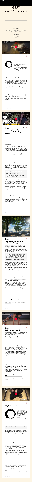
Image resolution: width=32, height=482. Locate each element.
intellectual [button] (18, 165)
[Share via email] (18, 102)
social (9, 269)
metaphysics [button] (22, 336)
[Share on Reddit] (17, 102)
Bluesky (16, 37)
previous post (10, 358)
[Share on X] (13, 102)
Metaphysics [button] (9, 146)
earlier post (12, 346)
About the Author (16, 36)
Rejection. (8, 59)
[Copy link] (20, 102)
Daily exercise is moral (12, 330)
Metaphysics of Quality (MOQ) (15, 345)
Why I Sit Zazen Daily (12, 406)
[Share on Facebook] (15, 102)
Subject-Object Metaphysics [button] (12, 187)
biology (21, 268)
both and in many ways (10, 353)
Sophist (13, 201)
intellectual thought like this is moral (18, 150)
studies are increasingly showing (20, 365)
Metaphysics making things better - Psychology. (14, 242)
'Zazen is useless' (7, 466)
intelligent (14, 277)
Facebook (16, 38)
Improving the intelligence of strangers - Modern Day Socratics (14, 131)
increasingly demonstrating (20, 351)
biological (19, 353)
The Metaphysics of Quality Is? (16, 25)
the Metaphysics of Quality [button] (10, 151)
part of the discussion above (14, 164)
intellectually (11, 351)
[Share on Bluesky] (11, 102)
